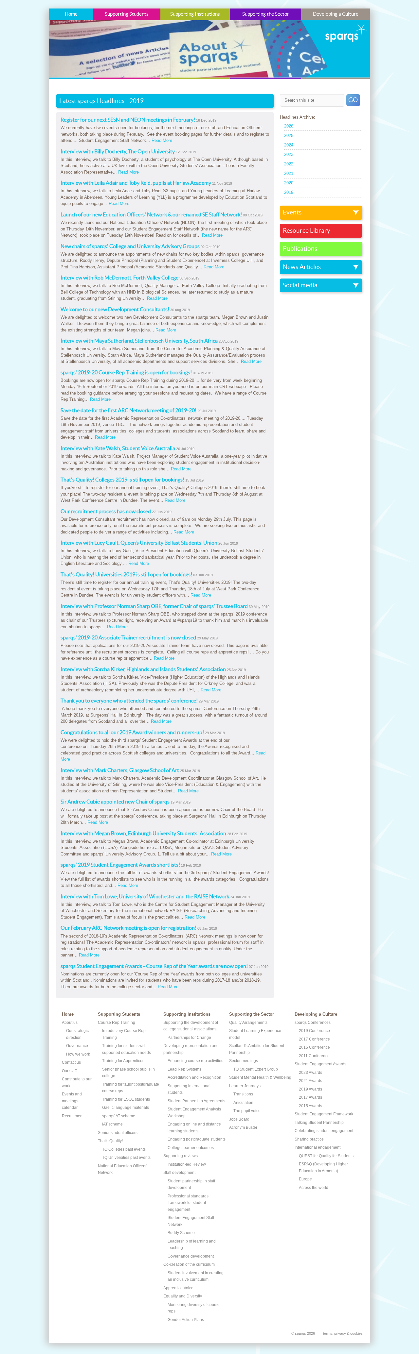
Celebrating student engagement (324, 1130)
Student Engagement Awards (320, 1064)
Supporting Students (127, 14)
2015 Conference (314, 1047)
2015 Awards (310, 1106)
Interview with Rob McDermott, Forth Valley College (119, 277)
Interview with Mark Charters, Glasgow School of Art (120, 770)
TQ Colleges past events (124, 1149)
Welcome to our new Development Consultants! (115, 309)
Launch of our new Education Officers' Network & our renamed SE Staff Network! (151, 214)
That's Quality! (110, 1141)
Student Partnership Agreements (196, 1101)
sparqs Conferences (313, 1022)
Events (292, 212)
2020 (288, 182)
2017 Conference (314, 1039)
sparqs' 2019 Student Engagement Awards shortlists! (120, 865)
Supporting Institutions (195, 14)
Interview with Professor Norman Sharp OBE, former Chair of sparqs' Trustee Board (154, 606)
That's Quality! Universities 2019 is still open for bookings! (126, 574)
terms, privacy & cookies (343, 1333)
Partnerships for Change (189, 1037)
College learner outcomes (191, 1147)
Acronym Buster (243, 1127)
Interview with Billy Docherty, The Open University (118, 151)
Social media (300, 285)
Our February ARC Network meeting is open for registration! (128, 928)
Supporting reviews (180, 1156)
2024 (288, 145)
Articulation (243, 1102)
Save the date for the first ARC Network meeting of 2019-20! (128, 410)
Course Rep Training (116, 1022)
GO (353, 100)
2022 (288, 163)
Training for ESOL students (126, 1099)
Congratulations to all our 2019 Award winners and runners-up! (132, 732)
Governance (77, 1045)
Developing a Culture (335, 14)
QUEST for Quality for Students (326, 1156)
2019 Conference (314, 1030)
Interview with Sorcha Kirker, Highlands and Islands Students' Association (143, 669)
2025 (288, 135)
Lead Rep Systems (184, 1069)
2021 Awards (310, 1080)
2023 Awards (310, 1072)
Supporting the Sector (265, 14)
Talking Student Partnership (319, 1122)
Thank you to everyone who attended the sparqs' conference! (129, 700)
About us (70, 1022)
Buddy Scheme (181, 1232)
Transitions (243, 1094)
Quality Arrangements (248, 1022)
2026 (288, 126)
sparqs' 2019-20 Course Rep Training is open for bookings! (126, 372)
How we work (78, 1054)
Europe (305, 1179)
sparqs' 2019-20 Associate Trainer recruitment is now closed (128, 637)
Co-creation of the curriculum (189, 1264)
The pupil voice (247, 1111)
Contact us (71, 1062)
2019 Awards (310, 1089)
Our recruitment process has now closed (106, 511)
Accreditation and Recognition (194, 1077)
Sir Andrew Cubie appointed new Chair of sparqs (115, 801)
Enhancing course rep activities (195, 1060)
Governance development (191, 1256)
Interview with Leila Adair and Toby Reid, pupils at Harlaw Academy (136, 183)
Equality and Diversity (182, 1296)
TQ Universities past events (126, 1157)
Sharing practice (309, 1139)
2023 (288, 154)
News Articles (302, 267)
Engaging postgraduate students (197, 1139)
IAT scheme (112, 1124)
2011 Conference (314, 1056)
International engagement (317, 1147)
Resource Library (306, 231)
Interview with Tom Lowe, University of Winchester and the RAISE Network (145, 896)
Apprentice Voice (178, 1288)
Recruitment (72, 1116)
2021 (288, 173)
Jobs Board (239, 1119)
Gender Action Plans (186, 1319)
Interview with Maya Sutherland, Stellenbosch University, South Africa (139, 341)
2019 (288, 192)
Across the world (313, 1187)
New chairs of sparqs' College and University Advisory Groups (130, 246)
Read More (162, 140)
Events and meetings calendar (72, 1101)
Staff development (179, 1172)
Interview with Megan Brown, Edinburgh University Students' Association (143, 833)
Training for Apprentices (123, 1060)
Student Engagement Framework (324, 1114)
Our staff (69, 1071)
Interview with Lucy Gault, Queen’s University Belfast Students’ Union (139, 543)
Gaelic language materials (125, 1107)
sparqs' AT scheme (118, 1116)
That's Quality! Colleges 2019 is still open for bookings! (122, 479)
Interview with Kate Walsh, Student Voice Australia (118, 448)
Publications (300, 248)
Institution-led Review (187, 1164)
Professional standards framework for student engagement (188, 1203)
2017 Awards (310, 1097)
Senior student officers (117, 1132)
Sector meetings (243, 1060)
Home (71, 14)
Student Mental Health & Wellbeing (260, 1077)
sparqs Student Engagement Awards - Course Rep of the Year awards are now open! (154, 966)
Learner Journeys (245, 1086)
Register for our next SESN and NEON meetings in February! (128, 120)
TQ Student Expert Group (255, 1069)
